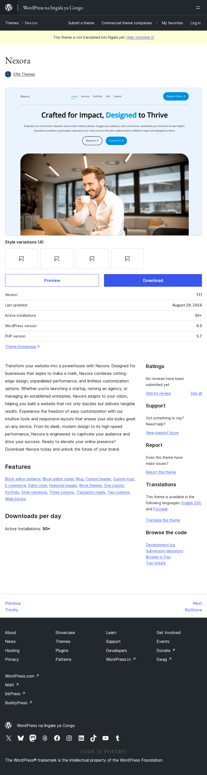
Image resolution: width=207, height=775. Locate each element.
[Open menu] (199, 7)
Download (153, 280)
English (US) (192, 503)
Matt (12, 684)
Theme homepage (20, 346)
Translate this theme (163, 520)
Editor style (37, 485)
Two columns (119, 492)
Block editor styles (58, 479)
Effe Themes (24, 74)
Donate (166, 650)
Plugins (62, 650)
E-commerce (15, 485)
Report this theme (161, 472)
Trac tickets (156, 563)
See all (196, 393)
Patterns (63, 659)
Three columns (61, 492)
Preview (52, 280)
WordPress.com (22, 676)
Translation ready (91, 492)
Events (163, 641)
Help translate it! (140, 37)
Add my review (158, 393)
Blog (80, 479)
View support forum (162, 432)
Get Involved (169, 632)
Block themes (90, 485)
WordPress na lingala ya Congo (46, 725)
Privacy (12, 659)
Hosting (12, 650)
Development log (160, 545)
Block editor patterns (23, 479)
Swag (164, 659)
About (10, 632)
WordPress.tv (121, 659)
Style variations (34, 492)
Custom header (98, 479)
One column (114, 485)
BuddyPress (19, 702)
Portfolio (12, 492)
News (10, 641)
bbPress (15, 693)
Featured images (63, 485)
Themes (12, 23)
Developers (116, 650)
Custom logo (123, 479)
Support (113, 641)
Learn (111, 632)
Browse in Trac (158, 557)
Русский (160, 509)
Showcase (65, 632)
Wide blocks (15, 499)
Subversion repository (164, 551)
